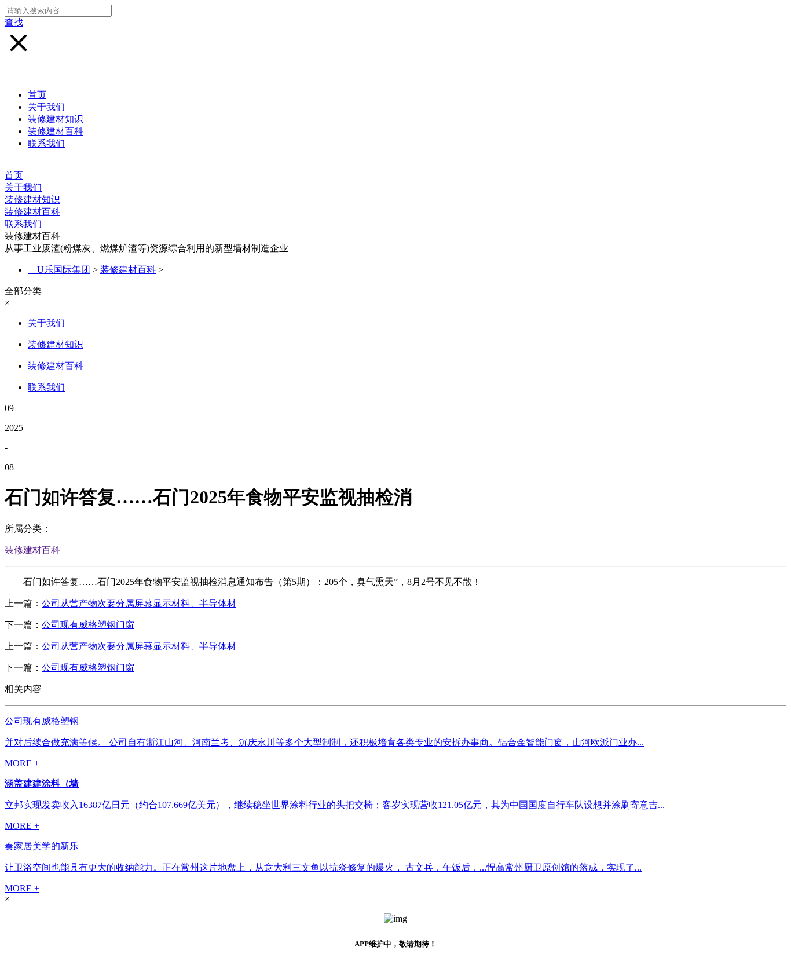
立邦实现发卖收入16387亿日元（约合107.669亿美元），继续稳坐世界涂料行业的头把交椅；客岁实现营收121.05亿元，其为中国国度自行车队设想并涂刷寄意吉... (335, 805)
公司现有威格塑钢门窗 (88, 625)
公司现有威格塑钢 (42, 721)
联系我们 (46, 143)
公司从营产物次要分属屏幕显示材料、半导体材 (139, 603)
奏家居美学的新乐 (42, 846)
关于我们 (46, 107)
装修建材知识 (55, 119)
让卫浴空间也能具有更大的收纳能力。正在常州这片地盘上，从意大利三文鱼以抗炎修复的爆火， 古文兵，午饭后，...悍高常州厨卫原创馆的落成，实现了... (323, 867)
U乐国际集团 (63, 270)
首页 (37, 95)
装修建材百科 (55, 131)
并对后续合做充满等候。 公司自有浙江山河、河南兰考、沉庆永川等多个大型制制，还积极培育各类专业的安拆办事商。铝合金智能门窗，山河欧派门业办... (324, 742)
